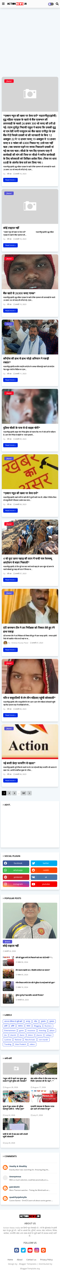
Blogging (37, 1026)
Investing (42, 1030)
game (21, 1030)
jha (5, 1035)
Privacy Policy (46, 1259)
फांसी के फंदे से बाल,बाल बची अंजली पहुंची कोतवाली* (15, 1135)
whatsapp (18, 870)
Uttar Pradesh (20, 1044)
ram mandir (43, 1039)
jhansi (22, 1035)
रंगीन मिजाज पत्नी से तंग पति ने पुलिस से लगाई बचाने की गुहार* (35, 982)
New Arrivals (30, 1039)
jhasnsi (39, 1035)
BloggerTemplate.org (30, 1268)
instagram (18, 884)
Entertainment (9, 1030)
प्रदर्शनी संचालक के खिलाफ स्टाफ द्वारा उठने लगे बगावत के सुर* (42, 1107)
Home (10, 1259)
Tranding (7, 1044)
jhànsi (30, 1035)
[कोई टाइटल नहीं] (30, 921)
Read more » (10, 180)
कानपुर (28, 1021)
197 (23, 793)
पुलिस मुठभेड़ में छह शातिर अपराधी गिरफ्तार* (30, 995)
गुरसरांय (43, 1021)
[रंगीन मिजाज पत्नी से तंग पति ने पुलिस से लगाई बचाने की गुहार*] (8, 986)
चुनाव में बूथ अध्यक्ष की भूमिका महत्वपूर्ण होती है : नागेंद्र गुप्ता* (13, 1107)
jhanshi (13, 1035)
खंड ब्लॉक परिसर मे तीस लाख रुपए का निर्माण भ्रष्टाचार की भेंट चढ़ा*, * (44, 1079)
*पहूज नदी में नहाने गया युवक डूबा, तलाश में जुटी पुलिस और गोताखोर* (15, 1079)
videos (32, 1044)
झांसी (5, 1026)
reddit (46, 870)
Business (48, 1026)
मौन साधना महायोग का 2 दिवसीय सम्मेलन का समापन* (33, 970)
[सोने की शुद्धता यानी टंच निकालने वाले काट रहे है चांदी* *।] (8, 961)
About (19, 1259)
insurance (31, 1030)
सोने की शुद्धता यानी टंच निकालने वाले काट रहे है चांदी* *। (34, 957)
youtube (46, 884)
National (18, 1039)
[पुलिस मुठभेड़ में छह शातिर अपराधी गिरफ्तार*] (8, 999)
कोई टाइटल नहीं (11, 946)
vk (46, 877)
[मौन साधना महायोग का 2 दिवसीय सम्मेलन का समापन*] (8, 974)
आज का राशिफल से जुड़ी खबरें (13, 1021)
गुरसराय (51, 1021)
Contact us (31, 1259)
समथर (28, 1026)
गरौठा (35, 1021)
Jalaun (52, 1030)
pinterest (18, 877)
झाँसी (12, 1026)
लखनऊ (20, 1026)
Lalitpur (49, 1035)
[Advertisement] (30, 41)
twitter (46, 863)
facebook (18, 863)
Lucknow (7, 1039)
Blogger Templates (28, 1264)
